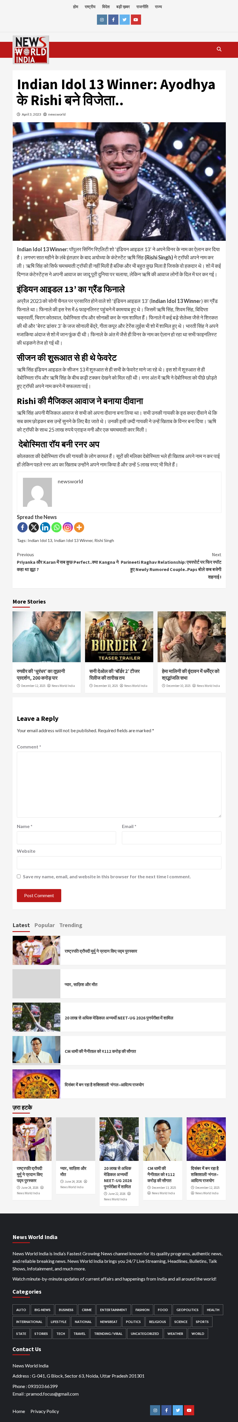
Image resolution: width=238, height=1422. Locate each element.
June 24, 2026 (29, 1188)
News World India (63, 686)
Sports (202, 1322)
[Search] (219, 49)
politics (133, 1322)
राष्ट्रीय (90, 6)
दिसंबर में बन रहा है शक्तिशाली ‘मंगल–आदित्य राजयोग (104, 1084)
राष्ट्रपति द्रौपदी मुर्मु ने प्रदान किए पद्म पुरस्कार (101, 951)
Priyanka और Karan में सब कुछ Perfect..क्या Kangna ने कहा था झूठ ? (68, 562)
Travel (79, 1333)
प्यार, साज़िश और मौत (81, 984)
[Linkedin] (45, 527)
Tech (60, 1333)
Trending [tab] (70, 925)
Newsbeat (109, 1322)
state (21, 1333)
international (29, 1322)
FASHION (142, 1310)
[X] (34, 527)
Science (180, 1322)
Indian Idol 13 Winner (73, 540)
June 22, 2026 (116, 1194)
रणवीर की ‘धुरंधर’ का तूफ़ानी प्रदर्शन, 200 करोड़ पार (41, 674)
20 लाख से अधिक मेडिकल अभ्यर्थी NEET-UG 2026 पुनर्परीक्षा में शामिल (119, 1018)
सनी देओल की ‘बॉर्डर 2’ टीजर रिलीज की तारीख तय (114, 674)
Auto (21, 1310)
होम (75, 6)
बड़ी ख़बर (123, 6)
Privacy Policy (44, 1411)
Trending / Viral (108, 1333)
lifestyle (58, 1322)
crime (87, 1310)
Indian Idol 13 (40, 540)
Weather (175, 1333)
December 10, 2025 (106, 686)
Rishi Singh (104, 540)
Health (213, 1310)
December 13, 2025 (164, 1188)
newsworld (57, 114)
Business (66, 1310)
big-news (43, 1310)
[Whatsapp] (56, 527)
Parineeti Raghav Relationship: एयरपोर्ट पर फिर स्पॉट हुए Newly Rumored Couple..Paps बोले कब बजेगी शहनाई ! (171, 566)
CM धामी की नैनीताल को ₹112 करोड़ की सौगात (100, 1051)
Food (163, 1310)
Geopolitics (187, 1310)
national (83, 1322)
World (198, 1333)
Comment (29, 746)
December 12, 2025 (33, 686)
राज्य (158, 6)
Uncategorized (145, 1333)
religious (157, 1322)
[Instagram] (68, 527)
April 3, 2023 (31, 114)
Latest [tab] (21, 925)
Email (129, 826)
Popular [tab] (44, 925)
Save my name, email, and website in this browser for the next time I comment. (107, 876)
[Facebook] (22, 527)
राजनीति (142, 6)
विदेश (106, 6)
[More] (79, 527)
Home (18, 1411)
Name (25, 826)
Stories (41, 1333)
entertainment (113, 1310)
